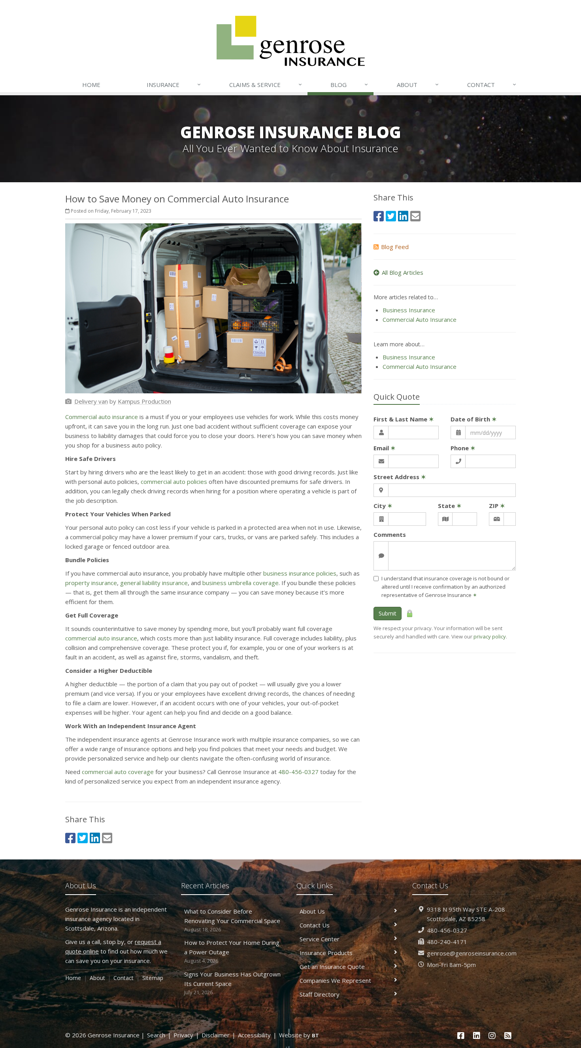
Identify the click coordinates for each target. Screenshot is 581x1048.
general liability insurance (154, 583)
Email (385, 448)
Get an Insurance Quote (332, 967)
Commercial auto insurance (101, 417)
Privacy (183, 1035)
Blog (349, 84)
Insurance (174, 84)
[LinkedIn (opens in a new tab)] (95, 838)
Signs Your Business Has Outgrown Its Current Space (232, 983)
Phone (463, 448)
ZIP (497, 506)
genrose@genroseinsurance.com (472, 953)
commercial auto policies (174, 481)
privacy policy (489, 636)
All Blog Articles (402, 272)
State (450, 506)
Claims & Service (265, 84)
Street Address (400, 477)
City (383, 506)
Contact (491, 84)
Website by (299, 1035)
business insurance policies (299, 573)
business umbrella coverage (240, 583)
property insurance (91, 583)
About (418, 84)
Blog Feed (395, 247)
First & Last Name (404, 419)
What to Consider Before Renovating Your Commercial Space (232, 920)
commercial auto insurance (101, 638)
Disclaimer (216, 1035)
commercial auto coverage (118, 772)
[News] (508, 1035)
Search (156, 1035)
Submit (387, 613)
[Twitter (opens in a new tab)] (82, 838)
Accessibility (254, 1035)
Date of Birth (474, 419)
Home (91, 85)
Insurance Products (326, 953)
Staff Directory (320, 994)
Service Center (320, 939)
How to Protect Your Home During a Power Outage (231, 951)
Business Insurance (409, 310)
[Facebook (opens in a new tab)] (70, 838)
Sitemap (152, 978)
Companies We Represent (335, 980)
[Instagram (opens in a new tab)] (492, 1035)
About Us (312, 911)
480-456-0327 (298, 772)
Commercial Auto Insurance (419, 319)
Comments (390, 534)
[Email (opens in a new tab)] (107, 838)
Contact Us (315, 925)
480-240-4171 (447, 942)
